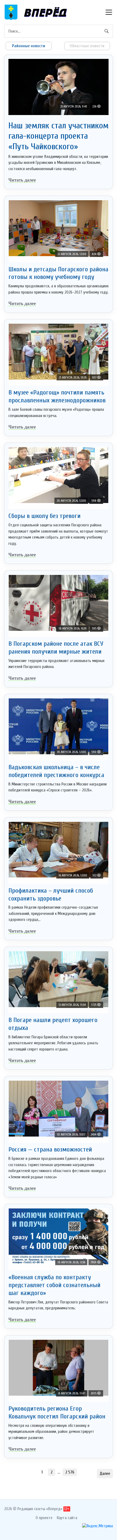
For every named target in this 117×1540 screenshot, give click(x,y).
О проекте (44, 1517)
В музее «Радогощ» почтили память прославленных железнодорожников (57, 396)
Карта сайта (67, 1517)
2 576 (69, 1472)
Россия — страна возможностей (50, 1149)
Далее (105, 1473)
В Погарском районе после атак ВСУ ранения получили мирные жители (55, 647)
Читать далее (22, 180)
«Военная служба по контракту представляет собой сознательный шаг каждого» (54, 1285)
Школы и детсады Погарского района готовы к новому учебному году (58, 273)
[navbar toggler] (109, 12)
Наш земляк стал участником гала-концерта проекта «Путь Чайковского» (58, 135)
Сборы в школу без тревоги (44, 516)
